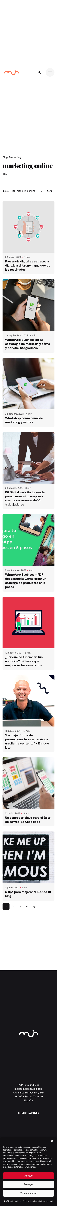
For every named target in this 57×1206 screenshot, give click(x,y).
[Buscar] (39, 72)
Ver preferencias (28, 1193)
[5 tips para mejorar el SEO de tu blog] (28, 857)
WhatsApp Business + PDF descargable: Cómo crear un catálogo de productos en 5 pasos (25, 580)
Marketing (15, 157)
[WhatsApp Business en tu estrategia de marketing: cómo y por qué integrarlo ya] (28, 305)
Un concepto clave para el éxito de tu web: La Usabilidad (28, 820)
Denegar (28, 1184)
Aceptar (29, 1175)
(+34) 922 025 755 (28, 1084)
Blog (5, 157)
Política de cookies (12, 1201)
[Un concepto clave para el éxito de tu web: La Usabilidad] (28, 783)
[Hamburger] (50, 72)
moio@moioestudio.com (28, 1088)
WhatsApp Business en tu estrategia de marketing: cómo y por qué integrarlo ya (27, 344)
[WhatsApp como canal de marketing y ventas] (28, 383)
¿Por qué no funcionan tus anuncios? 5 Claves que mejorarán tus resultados (24, 661)
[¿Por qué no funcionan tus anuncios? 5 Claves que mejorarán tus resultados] (28, 622)
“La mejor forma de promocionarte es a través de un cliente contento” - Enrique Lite (27, 741)
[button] (52, 1140)
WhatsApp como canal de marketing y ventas (24, 420)
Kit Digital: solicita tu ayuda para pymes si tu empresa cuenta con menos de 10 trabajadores (24, 498)
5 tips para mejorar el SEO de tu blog (28, 894)
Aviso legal (48, 1201)
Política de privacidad (32, 1201)
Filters (48, 190)
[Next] (34, 906)
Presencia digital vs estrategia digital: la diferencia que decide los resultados (27, 265)
